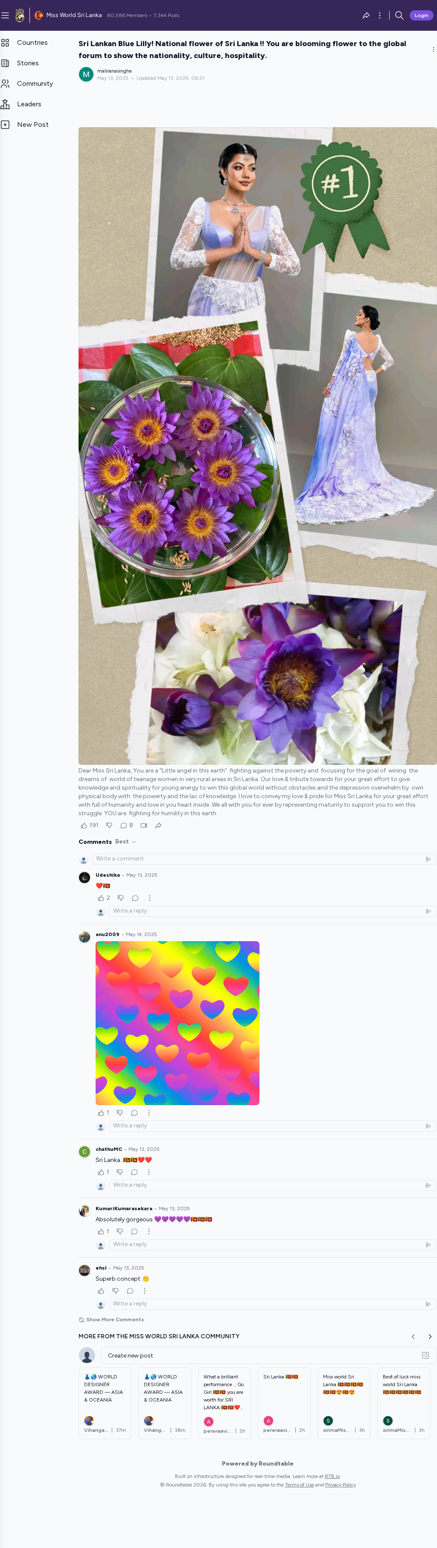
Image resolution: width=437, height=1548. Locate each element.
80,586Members (127, 15)
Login (421, 15)
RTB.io (332, 1476)
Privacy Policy (340, 1485)
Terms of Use (299, 1485)
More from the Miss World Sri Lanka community (159, 1336)
